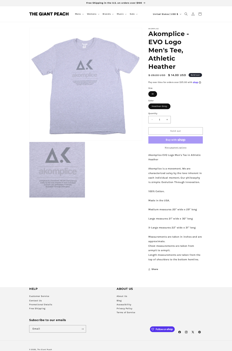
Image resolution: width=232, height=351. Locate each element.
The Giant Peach (44, 349)
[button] (79, 14)
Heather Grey (161, 107)
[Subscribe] (82, 329)
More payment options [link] (175, 147)
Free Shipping (37, 308)
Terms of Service (126, 312)
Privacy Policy (124, 308)
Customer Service (39, 296)
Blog (119, 300)
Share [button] (155, 269)
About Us (122, 296)
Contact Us (35, 300)
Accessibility (124, 304)
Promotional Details (40, 304)
